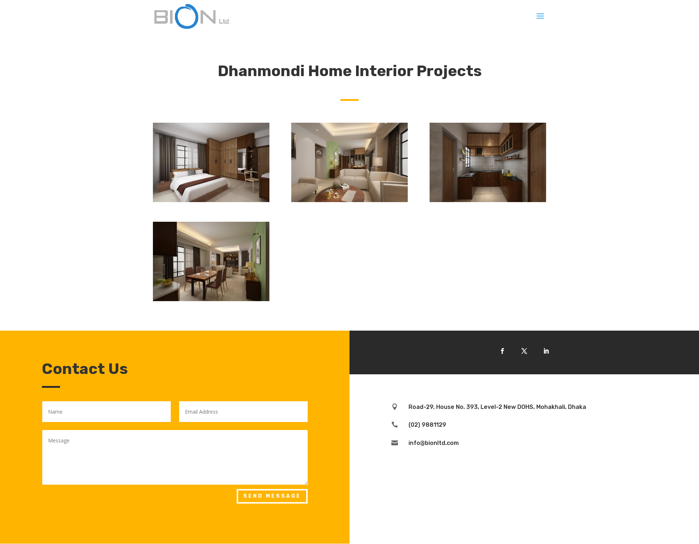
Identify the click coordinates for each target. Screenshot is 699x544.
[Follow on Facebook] (502, 351)
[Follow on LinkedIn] (546, 351)
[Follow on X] (524, 351)
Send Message (272, 496)
